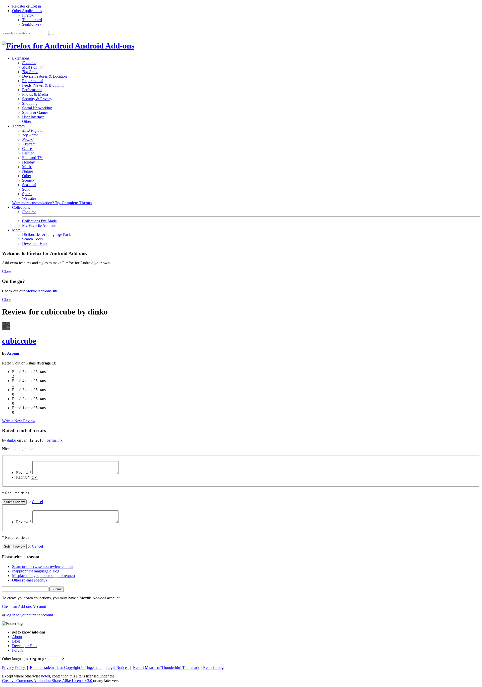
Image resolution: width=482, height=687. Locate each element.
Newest (28, 139)
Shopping (29, 103)
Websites (29, 198)
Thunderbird (32, 20)
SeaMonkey (31, 24)
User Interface (33, 117)
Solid (26, 189)
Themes (18, 126)
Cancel (37, 502)
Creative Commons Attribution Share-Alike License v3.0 (47, 680)
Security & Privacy (37, 99)
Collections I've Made (39, 221)
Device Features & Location (44, 76)
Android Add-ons (103, 45)
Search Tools (32, 239)
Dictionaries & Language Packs (47, 234)
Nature (27, 171)
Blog (16, 641)
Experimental (32, 81)
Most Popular (33, 67)
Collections (21, 207)
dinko (11, 440)
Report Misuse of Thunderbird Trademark (166, 667)
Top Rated (30, 72)
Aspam (13, 353)
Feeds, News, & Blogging (43, 85)
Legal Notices (117, 667)
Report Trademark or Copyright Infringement (66, 667)
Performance (32, 90)
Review (23, 472)
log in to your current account (29, 615)
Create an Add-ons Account (24, 606)
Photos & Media (35, 94)
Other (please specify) (29, 580)
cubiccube (19, 340)
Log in (35, 6)
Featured (29, 63)
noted (45, 676)
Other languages (15, 659)
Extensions (20, 58)
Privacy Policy (14, 667)
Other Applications (27, 11)
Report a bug (213, 667)
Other (26, 121)
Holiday (28, 162)
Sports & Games (35, 112)
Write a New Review (18, 421)
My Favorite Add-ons (39, 225)
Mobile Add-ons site (42, 291)
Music (27, 167)
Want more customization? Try (52, 203)
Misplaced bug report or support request (43, 575)
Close (6, 271)
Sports (27, 194)
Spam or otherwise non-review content (42, 566)
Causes (27, 148)
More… (18, 230)
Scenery (28, 180)
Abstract (28, 144)
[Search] (51, 34)
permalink (55, 440)
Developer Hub (34, 243)
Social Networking (37, 108)
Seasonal (29, 185)
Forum (17, 650)
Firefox (28, 15)
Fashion (28, 153)
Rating (23, 477)
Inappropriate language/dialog (35, 571)
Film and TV (32, 157)
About (17, 637)
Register (18, 6)
